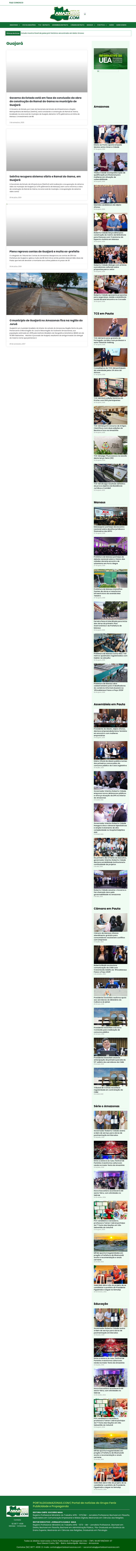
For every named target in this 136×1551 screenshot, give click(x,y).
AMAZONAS (14, 25)
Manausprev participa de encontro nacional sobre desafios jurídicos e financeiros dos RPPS (109, 529)
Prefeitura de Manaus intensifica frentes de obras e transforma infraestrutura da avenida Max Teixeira (108, 592)
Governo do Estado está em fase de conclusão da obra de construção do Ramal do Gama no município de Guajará (45, 101)
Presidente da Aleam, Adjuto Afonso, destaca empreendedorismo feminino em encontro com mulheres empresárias (110, 732)
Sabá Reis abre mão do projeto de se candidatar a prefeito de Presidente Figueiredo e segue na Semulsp (110, 1287)
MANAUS (90, 25)
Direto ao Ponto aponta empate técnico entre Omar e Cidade (108, 146)
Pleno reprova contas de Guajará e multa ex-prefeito (44, 251)
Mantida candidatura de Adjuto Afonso (107, 206)
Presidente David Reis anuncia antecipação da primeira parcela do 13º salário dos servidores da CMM (110, 1059)
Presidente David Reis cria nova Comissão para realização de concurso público (107, 1029)
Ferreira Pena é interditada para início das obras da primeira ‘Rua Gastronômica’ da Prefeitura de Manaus (110, 624)
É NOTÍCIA (101, 25)
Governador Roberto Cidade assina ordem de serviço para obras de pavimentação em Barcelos (109, 1133)
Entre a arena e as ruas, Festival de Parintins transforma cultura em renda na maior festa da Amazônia (109, 1163)
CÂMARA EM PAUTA (77, 25)
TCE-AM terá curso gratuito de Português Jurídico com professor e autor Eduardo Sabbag (110, 340)
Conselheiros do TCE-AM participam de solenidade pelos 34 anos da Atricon (110, 370)
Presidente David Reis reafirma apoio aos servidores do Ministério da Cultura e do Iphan (110, 999)
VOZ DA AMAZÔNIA (29, 25)
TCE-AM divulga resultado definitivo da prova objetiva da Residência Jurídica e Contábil (109, 486)
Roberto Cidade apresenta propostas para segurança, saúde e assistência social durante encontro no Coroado (110, 297)
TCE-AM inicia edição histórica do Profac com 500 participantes (108, 399)
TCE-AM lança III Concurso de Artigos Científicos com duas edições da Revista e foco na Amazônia (110, 428)
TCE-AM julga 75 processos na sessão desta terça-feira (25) (110, 457)
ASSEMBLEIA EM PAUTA (60, 25)
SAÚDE (111, 25)
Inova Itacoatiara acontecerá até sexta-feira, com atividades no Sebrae (108, 1193)
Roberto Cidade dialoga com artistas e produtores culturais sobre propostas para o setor (110, 267)
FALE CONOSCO (16, 2)
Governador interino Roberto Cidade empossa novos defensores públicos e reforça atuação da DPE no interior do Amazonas (110, 794)
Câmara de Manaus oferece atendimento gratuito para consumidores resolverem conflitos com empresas (109, 936)
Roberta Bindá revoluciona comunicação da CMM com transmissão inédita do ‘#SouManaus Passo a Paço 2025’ (110, 968)
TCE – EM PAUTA (44, 25)
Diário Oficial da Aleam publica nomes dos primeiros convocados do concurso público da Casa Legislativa (110, 763)
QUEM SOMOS (121, 25)
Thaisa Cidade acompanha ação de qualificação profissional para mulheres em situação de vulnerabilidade (109, 176)
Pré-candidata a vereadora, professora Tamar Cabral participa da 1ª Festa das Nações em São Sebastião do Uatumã (109, 1224)
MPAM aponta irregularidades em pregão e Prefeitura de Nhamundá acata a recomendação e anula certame (109, 1256)
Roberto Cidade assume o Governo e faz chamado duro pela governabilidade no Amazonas (110, 892)
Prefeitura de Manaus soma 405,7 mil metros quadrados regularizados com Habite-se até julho (110, 655)
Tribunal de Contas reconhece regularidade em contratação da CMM (108, 1089)
